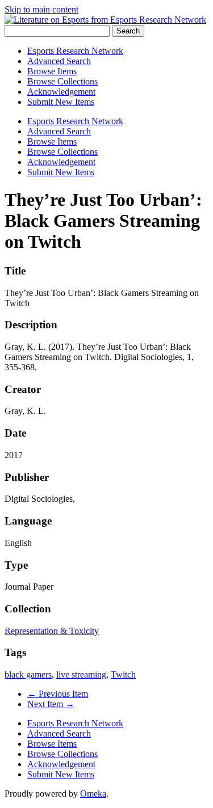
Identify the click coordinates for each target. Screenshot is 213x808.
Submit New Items (60, 102)
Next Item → (50, 704)
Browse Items (52, 71)
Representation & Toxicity (52, 631)
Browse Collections (62, 81)
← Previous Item (57, 694)
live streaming (81, 674)
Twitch (123, 674)
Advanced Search (59, 61)
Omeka (93, 793)
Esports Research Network (75, 51)
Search (128, 31)
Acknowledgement (61, 91)
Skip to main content (41, 9)
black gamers (28, 674)
